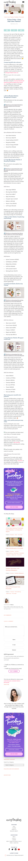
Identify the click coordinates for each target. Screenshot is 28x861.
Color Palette (10, 17)
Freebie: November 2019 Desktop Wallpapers (12, 569)
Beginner (9, 554)
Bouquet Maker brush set (12, 72)
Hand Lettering (9, 553)
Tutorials (17, 551)
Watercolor (13, 554)
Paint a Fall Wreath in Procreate (14, 548)
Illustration (22, 553)
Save (7, 30)
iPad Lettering (18, 591)
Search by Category (9, 762)
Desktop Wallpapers (19, 573)
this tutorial (17, 442)
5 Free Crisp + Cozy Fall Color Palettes (14, 20)
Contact (14, 838)
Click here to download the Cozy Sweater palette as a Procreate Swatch (14, 355)
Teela (12, 604)
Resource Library (14, 831)
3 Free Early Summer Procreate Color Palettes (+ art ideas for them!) (14, 529)
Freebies (16, 17)
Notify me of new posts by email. (13, 668)
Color (5, 17)
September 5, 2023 (14, 23)
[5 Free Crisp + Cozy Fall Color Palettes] (7, 600)
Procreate (21, 17)
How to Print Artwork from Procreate (13, 587)
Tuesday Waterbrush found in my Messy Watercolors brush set (14, 82)
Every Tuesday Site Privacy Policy (14, 841)
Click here (20, 460)
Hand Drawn (16, 553)
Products (14, 829)
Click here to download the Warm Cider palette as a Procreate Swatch (13, 234)
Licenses (14, 839)
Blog (14, 826)
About (14, 836)
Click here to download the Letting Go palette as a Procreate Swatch (13, 300)
